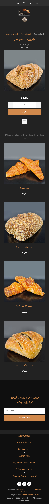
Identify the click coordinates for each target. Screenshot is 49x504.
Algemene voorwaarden (24, 462)
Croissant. (24, 188)
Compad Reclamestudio (29, 495)
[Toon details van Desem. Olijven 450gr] (24, 341)
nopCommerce (24, 489)
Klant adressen (24, 442)
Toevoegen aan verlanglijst (24, 121)
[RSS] (29, 484)
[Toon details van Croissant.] (24, 163)
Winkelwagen (31, 3)
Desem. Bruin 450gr (24, 247)
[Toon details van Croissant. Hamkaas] (24, 281)
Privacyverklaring (24, 469)
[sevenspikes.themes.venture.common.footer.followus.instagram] (24, 484)
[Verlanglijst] (24, 3)
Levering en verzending (24, 475)
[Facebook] (19, 484)
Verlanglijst (24, 455)
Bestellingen (25, 435)
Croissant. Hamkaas (24, 306)
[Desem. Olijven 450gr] (22, 46)
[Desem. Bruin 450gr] (27, 46)
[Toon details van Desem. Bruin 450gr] (24, 222)
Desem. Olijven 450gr (24, 365)
